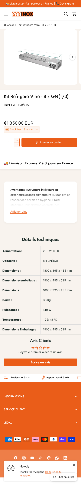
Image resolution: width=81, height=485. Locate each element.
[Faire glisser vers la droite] (72, 57)
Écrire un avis (40, 362)
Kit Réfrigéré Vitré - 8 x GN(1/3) (37, 24)
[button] (6, 14)
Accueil (11, 24)
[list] (40, 377)
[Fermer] (74, 465)
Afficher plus (18, 211)
